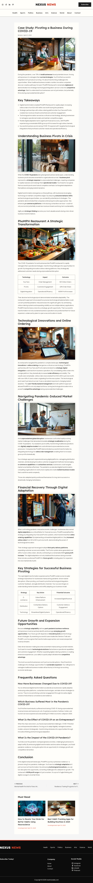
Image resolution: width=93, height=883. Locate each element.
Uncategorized (22, 828)
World (62, 13)
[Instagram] (2, 4)
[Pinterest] (13, 4)
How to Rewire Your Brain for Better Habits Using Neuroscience (31, 822)
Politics (30, 13)
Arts (46, 13)
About (69, 13)
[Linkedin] (9, 4)
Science (54, 13)
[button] (84, 4)
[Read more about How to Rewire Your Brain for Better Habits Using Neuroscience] (31, 808)
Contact (78, 13)
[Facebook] (6, 4)
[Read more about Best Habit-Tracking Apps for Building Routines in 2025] (61, 808)
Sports (22, 13)
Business (39, 13)
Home (49, 863)
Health (14, 13)
